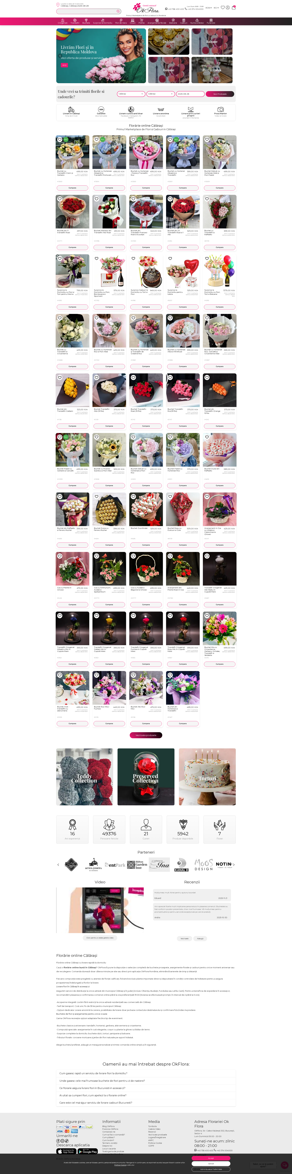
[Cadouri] (183, 20)
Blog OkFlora (108, 1126)
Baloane (173, 23)
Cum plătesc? (108, 1137)
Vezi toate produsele (146, 735)
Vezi (64, 65)
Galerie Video (154, 1129)
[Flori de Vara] (121, 20)
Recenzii (152, 1132)
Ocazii (133, 23)
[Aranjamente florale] (157, 20)
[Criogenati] (62, 20)
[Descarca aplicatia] (66, 1151)
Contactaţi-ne (108, 1132)
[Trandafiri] (75, 20)
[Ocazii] (132, 20)
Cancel (211, 1164)
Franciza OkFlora (110, 1129)
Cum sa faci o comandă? (113, 1135)
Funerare (211, 23)
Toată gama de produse (113, 1151)
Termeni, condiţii (109, 1143)
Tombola (152, 1126)
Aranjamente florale (157, 23)
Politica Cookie (120, 1165)
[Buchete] (86, 20)
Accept (211, 1158)
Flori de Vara (121, 23)
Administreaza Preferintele (211, 1169)
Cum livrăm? (108, 1140)
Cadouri (183, 23)
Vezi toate (184, 938)
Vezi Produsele (220, 94)
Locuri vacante (109, 1149)
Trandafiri (75, 23)
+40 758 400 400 (176, 9)
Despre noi (107, 1146)
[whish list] (223, 9)
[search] (118, 11)
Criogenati (63, 23)
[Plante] (141, 20)
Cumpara (72, 188)
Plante (142, 23)
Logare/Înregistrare (157, 1137)
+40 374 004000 (195, 9)
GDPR (151, 1146)
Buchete (86, 23)
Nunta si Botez (197, 23)
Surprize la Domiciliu (102, 23)
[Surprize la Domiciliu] (102, 20)
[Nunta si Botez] (197, 20)
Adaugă (200, 938)
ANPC (151, 1140)
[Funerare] (211, 20)
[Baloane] (173, 20)
